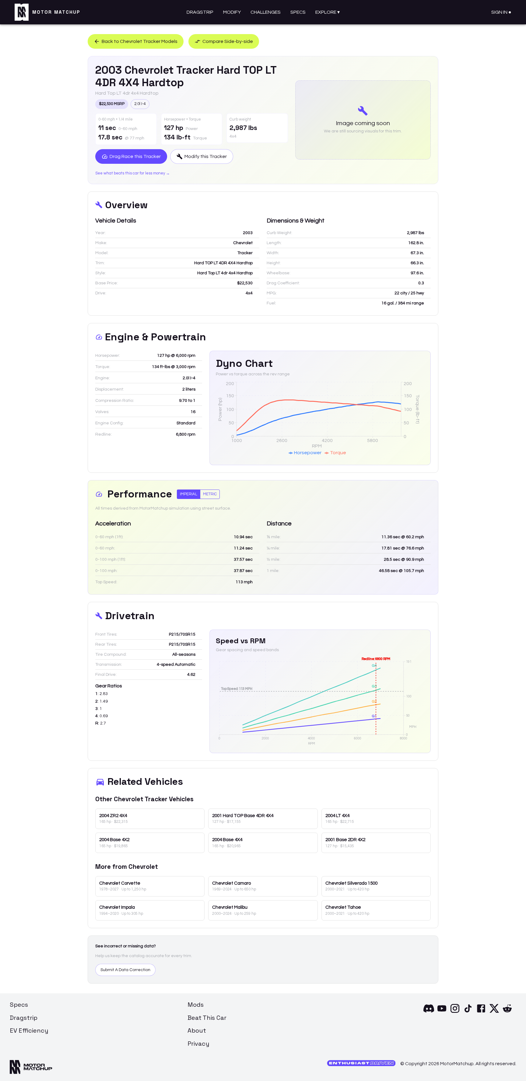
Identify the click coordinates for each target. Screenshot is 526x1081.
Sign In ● (501, 12)
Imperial (188, 494)
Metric (210, 494)
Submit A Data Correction (125, 970)
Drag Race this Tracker (135, 156)
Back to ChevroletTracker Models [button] (139, 41)
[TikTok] (468, 1012)
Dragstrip (200, 12)
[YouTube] (441, 1012)
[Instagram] (454, 1012)
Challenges (266, 12)
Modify (232, 12)
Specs (298, 12)
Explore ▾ (327, 12)
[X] (494, 1012)
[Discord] (428, 1012)
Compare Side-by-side (227, 41)
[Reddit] (507, 1012)
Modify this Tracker (205, 156)
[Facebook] (481, 1012)
